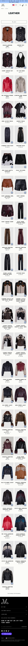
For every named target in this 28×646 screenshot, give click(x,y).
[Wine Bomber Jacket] (20, 394)
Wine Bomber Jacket (20, 405)
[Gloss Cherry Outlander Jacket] (20, 446)
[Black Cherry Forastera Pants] (20, 211)
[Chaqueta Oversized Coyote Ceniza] (20, 550)
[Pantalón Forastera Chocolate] (7, 236)
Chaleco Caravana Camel (7, 46)
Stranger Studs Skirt (7, 145)
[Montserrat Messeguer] (3, 5)
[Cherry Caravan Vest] (7, 60)
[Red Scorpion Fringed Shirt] (7, 84)
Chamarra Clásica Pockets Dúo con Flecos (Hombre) (20, 300)
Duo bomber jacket (7, 405)
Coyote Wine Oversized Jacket (20, 509)
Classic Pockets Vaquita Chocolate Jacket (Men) (7, 327)
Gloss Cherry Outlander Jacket (20, 457)
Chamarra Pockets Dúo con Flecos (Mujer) (7, 299)
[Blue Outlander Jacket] (7, 471)
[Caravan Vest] (20, 34)
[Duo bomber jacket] (7, 394)
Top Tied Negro (21, 70)
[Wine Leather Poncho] (7, 110)
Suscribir (24, 626)
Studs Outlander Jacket (7, 380)
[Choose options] (12, 42)
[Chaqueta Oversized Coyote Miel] (20, 471)
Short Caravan (20, 196)
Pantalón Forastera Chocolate (7, 248)
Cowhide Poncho (20, 121)
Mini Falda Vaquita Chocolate (7, 171)
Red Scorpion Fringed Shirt (7, 96)
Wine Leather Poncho (7, 121)
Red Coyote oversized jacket (7, 534)
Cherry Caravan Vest (7, 70)
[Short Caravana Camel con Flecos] (7, 185)
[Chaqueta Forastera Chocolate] (20, 419)
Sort (15, 22)
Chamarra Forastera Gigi (7, 430)
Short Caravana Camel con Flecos (7, 196)
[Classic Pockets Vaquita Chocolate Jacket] (20, 341)
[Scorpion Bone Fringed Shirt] (20, 84)
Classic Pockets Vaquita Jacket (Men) (21, 326)
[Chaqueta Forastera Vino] (7, 446)
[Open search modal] (20, 5)
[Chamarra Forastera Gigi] (7, 419)
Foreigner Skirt (20, 145)
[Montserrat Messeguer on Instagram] (4, 631)
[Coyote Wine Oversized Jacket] (20, 497)
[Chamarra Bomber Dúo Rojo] (20, 368)
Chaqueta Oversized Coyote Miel (20, 483)
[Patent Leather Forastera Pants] (7, 262)
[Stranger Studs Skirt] (7, 135)
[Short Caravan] (20, 185)
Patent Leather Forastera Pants (7, 274)
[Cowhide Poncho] (20, 110)
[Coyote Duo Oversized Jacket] (7, 550)
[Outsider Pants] (20, 262)
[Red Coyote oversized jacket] (7, 523)
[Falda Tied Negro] (20, 159)
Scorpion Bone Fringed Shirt (20, 96)
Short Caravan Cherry (7, 221)
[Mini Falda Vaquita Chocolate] (7, 159)
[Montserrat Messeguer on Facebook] (2, 631)
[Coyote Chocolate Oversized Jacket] (7, 497)
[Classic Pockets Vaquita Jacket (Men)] (20, 315)
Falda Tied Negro (20, 170)
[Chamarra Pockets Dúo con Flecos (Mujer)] (7, 288)
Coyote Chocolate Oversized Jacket (7, 509)
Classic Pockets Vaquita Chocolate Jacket (20, 353)
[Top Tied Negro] (20, 60)
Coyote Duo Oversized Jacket (7, 561)
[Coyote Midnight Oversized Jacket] (20, 523)
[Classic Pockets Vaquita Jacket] (7, 341)
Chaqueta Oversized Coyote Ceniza (20, 561)
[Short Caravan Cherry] (7, 211)
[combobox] (15, 5)
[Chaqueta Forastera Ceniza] (7, 576)
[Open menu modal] (26, 5)
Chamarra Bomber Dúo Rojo (20, 380)
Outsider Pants (21, 273)
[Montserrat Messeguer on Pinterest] (6, 631)
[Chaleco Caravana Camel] (7, 34)
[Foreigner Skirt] (20, 135)
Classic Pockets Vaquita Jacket (7, 353)
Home (2, 8)
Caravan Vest (20, 45)
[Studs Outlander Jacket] (7, 368)
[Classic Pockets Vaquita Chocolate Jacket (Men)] (7, 315)
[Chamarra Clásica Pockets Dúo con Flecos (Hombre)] (20, 288)
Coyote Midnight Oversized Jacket (20, 534)
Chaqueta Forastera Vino (7, 457)
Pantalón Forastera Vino (20, 248)
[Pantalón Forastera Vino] (20, 236)
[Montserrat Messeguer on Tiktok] (8, 631)
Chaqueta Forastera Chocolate (20, 430)
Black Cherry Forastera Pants (20, 222)
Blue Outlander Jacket (7, 482)
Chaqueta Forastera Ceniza (7, 587)
